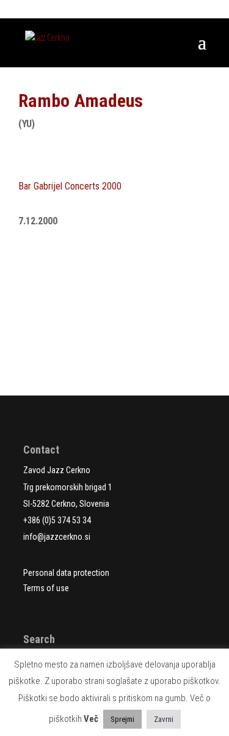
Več (91, 718)
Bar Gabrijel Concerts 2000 (70, 186)
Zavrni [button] (163, 719)
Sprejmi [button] (122, 719)
